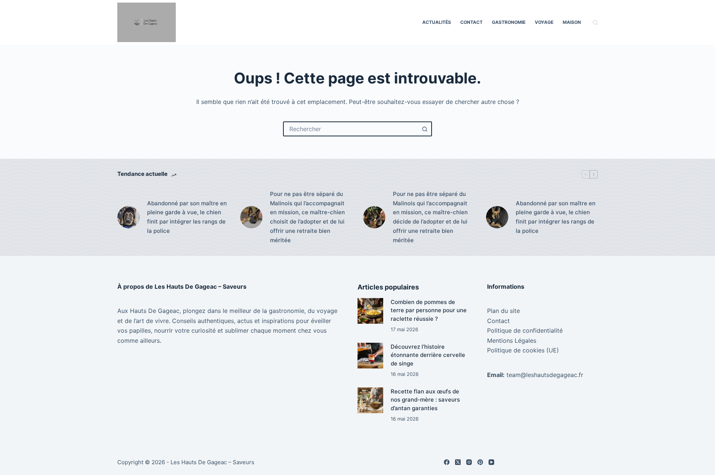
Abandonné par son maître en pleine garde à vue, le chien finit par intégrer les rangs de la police (187, 217)
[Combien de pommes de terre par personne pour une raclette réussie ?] (370, 311)
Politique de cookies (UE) (523, 350)
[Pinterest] (480, 462)
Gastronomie (508, 22)
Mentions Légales (511, 340)
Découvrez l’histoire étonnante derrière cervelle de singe (428, 355)
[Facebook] (446, 462)
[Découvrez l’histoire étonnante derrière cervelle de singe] (370, 355)
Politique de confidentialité (525, 330)
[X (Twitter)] (458, 462)
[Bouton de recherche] (424, 129)
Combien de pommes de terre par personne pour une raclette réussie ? (429, 310)
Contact (471, 22)
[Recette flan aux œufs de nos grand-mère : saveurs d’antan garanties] (370, 400)
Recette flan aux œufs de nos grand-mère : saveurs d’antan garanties (425, 400)
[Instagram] (469, 462)
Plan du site (503, 310)
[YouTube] (491, 462)
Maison (572, 22)
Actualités (436, 22)
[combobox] (351, 128)
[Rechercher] (595, 22)
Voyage (544, 22)
